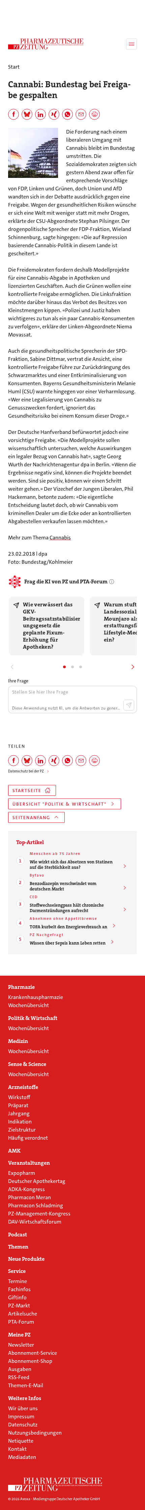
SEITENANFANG (31, 817)
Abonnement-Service (32, 1352)
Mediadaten (22, 1457)
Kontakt (17, 1449)
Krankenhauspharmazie (35, 997)
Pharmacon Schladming (35, 1205)
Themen (18, 1247)
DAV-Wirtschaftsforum (34, 1221)
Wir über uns (23, 1408)
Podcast (17, 1234)
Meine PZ (19, 1334)
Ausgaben (19, 1369)
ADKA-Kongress (26, 1189)
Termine (17, 1281)
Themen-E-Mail (25, 1385)
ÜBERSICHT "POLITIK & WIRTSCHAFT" (59, 804)
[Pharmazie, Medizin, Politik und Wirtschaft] (46, 44)
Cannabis (60, 537)
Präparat (18, 1105)
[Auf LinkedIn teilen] (40, 114)
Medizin (18, 1041)
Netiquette (20, 1440)
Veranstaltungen (29, 1163)
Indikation (20, 1121)
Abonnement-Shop (30, 1361)
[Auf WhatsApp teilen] (67, 114)
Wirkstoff (19, 1097)
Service (17, 1271)
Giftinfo (17, 1297)
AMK (14, 1150)
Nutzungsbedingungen (35, 1432)
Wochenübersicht (28, 1005)
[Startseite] (55, 1484)
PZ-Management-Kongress (39, 1213)
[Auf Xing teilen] (54, 114)
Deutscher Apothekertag (36, 1181)
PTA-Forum (21, 1321)
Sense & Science (27, 1064)
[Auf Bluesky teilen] (27, 114)
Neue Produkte (26, 1259)
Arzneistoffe (23, 1087)
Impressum (21, 1416)
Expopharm (21, 1173)
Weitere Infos (24, 1398)
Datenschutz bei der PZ (26, 771)
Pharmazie (21, 987)
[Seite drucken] (94, 114)
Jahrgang (19, 1113)
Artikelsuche (22, 1313)
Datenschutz (22, 1424)
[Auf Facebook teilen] (13, 114)
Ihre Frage (18, 681)
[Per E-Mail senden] (81, 114)
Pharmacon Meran (29, 1197)
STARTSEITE (26, 790)
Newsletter (21, 1344)
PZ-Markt (19, 1305)
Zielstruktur (22, 1129)
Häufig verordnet (28, 1137)
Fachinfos (19, 1289)
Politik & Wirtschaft (32, 1018)
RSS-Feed (18, 1377)
